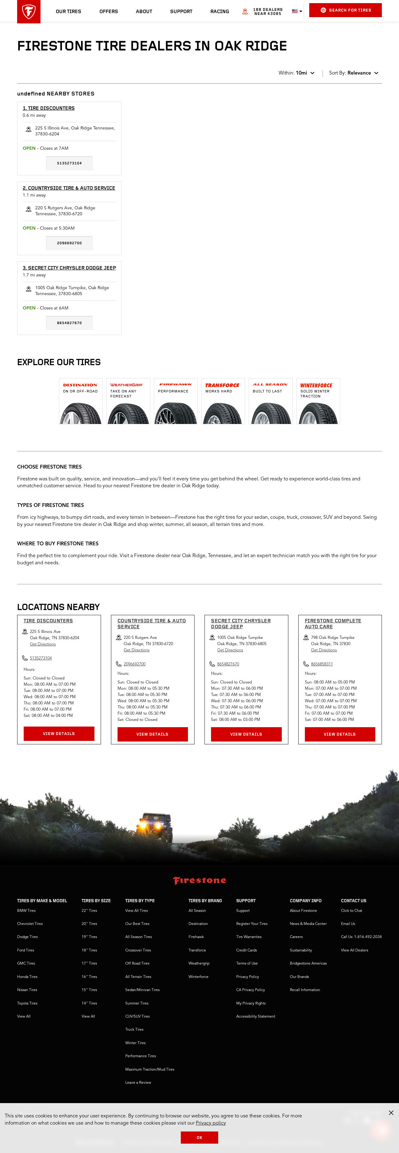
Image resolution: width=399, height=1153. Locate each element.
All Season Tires (138, 937)
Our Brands (299, 977)
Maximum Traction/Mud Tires (149, 1070)
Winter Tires (135, 1043)
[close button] (391, 1113)
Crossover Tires (138, 950)
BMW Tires (26, 911)
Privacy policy (211, 1123)
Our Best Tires (137, 924)
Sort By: (350, 73)
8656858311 (322, 664)
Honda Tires (27, 977)
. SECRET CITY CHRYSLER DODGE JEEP (69, 268)
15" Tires (89, 990)
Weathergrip (199, 964)
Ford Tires (25, 950)
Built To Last (267, 391)
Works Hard (218, 391)
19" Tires (89, 937)
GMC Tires (26, 964)
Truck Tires (134, 1030)
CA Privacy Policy (250, 990)
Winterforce (199, 977)
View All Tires (136, 911)
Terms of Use (247, 964)
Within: (293, 73)
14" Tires (89, 1003)
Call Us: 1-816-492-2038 (361, 937)
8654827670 (69, 323)
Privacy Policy (247, 977)
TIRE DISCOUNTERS (48, 621)
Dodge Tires (27, 937)
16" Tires (89, 977)
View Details (59, 734)
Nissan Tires (27, 990)
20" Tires (89, 924)
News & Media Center (308, 924)
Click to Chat (351, 911)
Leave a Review (138, 1083)
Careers (296, 937)
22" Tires (89, 911)
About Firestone (303, 911)
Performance (173, 391)
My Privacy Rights (251, 1003)
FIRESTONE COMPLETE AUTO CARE (333, 624)
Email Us (348, 924)
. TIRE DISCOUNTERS (49, 108)
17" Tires (89, 964)
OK (200, 1138)
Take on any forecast (123, 394)
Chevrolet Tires (30, 924)
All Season (197, 911)
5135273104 (69, 163)
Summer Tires (136, 1003)
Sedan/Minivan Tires (142, 990)
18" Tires (89, 950)
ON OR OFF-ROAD (80, 391)
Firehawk (196, 937)
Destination (198, 924)
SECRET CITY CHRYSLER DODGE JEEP (241, 624)
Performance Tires (140, 1056)
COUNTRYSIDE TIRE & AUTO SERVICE (152, 624)
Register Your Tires (251, 924)
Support (181, 11)
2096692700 (69, 243)
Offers (108, 11)
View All (24, 1017)
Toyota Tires (27, 1003)
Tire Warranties (249, 937)
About (144, 11)
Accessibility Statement (255, 1017)
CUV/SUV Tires (137, 1017)
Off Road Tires (137, 964)
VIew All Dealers (354, 950)
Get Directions (43, 644)
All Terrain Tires (138, 977)
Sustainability (301, 950)
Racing (219, 11)
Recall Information (305, 990)
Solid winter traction (315, 394)
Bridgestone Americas (308, 964)
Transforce (197, 950)
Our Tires (68, 11)
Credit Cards (246, 950)
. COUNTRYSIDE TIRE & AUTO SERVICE (69, 188)
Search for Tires (350, 10)
